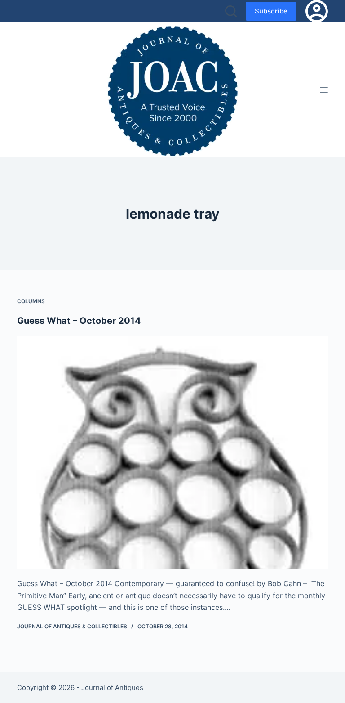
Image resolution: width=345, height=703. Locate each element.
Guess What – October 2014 (79, 320)
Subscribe (271, 11)
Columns (31, 301)
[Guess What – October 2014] (172, 452)
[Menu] (324, 90)
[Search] (231, 11)
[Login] (316, 11)
